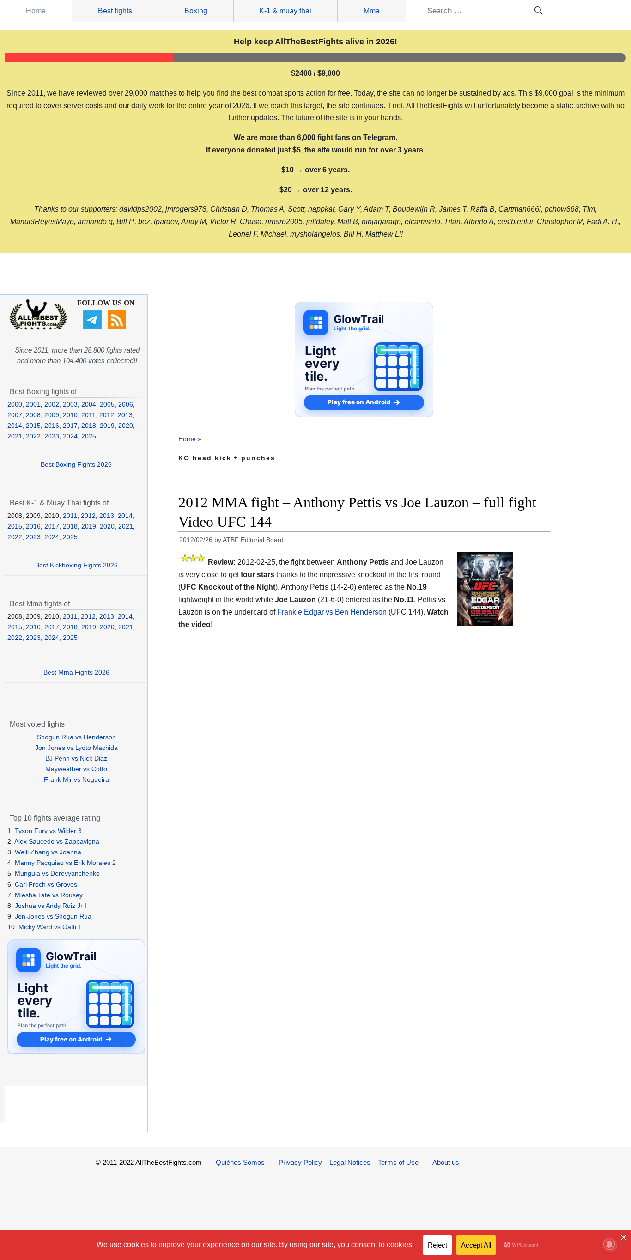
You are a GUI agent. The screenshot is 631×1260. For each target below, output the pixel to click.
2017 (70, 425)
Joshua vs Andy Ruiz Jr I (50, 905)
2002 (51, 404)
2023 (51, 436)
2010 (70, 415)
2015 (33, 425)
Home (36, 11)
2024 (70, 436)
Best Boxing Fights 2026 (76, 464)
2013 (125, 415)
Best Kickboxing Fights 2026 (76, 565)
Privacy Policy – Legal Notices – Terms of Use (349, 1162)
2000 (14, 404)
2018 (88, 425)
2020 (125, 425)
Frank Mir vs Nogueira (76, 779)
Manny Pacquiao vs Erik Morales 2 (65, 862)
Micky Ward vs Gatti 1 (50, 927)
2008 (33, 415)
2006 (125, 404)
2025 (88, 436)
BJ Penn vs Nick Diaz (76, 758)
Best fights (115, 11)
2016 (51, 425)
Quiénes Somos (240, 1162)
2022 (33, 436)
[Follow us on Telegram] (93, 326)
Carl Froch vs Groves (46, 884)
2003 (70, 404)
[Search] (538, 11)
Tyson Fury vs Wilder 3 (48, 830)
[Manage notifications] (609, 1244)
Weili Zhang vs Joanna (48, 852)
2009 (51, 415)
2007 (14, 415)
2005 (107, 404)
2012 (106, 415)
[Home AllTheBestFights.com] (38, 327)
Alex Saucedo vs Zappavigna (56, 841)
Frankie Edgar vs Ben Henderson (332, 612)
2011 (88, 415)
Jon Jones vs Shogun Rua (53, 916)
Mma (372, 11)
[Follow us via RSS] (118, 326)
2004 (88, 404)
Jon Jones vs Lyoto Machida (76, 747)
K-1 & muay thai (285, 11)
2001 (33, 404)
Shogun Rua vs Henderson (76, 737)
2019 (107, 425)
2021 (14, 436)
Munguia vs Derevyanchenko (57, 873)
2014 (14, 425)
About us (445, 1162)
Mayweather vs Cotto (76, 769)
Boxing (195, 11)
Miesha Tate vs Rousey (49, 895)
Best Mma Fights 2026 (76, 672)
